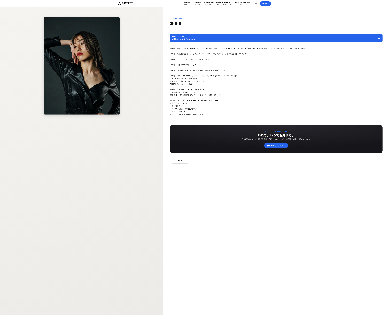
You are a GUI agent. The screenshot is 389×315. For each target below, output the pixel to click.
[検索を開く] (256, 4)
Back (180, 160)
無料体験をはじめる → (276, 145)
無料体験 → (265, 4)
